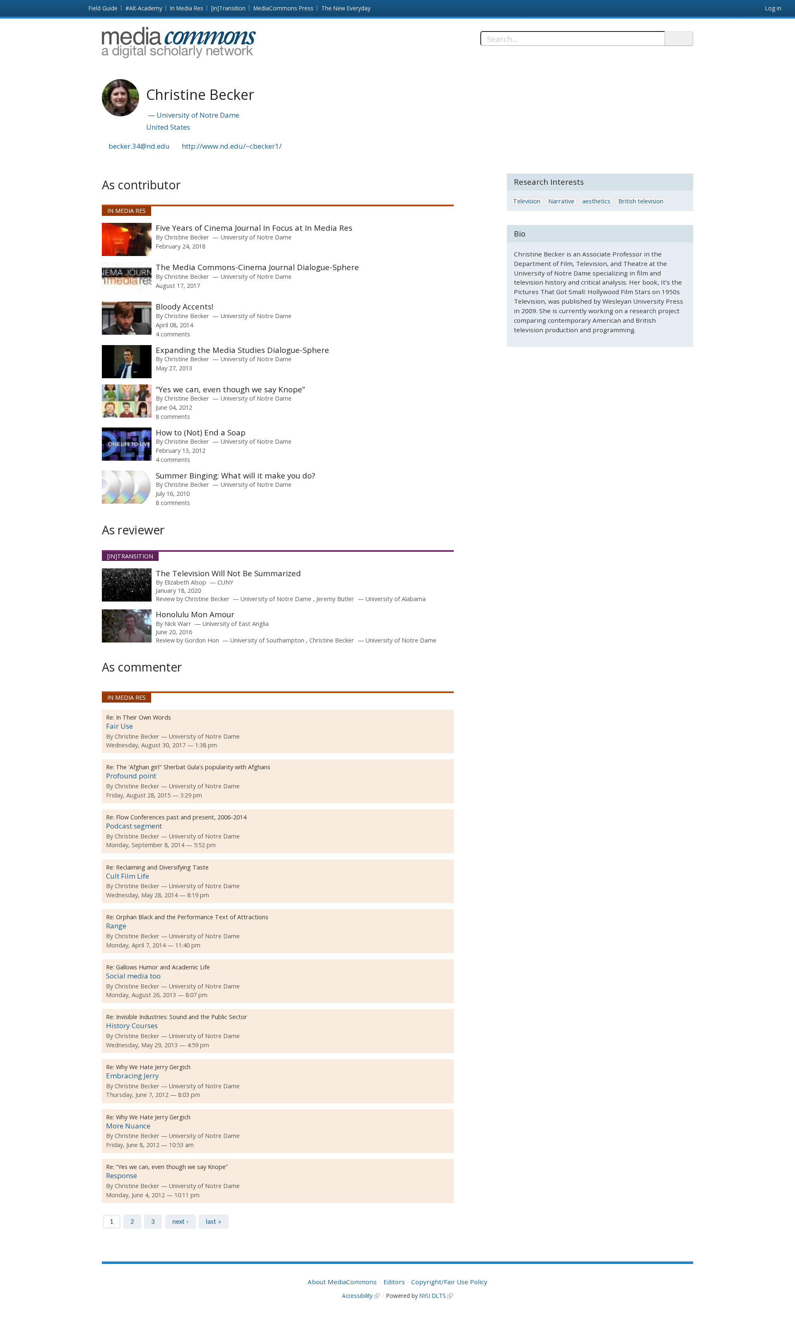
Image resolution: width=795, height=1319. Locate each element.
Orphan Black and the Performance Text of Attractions (192, 917)
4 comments (173, 334)
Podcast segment (134, 826)
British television (640, 201)
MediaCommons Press (283, 8)
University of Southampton (268, 640)
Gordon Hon (202, 640)
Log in (773, 8)
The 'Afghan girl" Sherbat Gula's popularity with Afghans (193, 767)
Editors (394, 1282)
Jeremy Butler (335, 599)
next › (180, 1221)
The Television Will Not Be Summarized (228, 573)
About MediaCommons (342, 1282)
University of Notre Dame (198, 115)
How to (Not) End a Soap (201, 432)
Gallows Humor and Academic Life (163, 967)
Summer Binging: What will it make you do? (235, 475)
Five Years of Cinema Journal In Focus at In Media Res (254, 227)
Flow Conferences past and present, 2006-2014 (181, 817)
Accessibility (357, 1296)
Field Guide (103, 8)
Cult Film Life (127, 876)
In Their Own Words (143, 717)
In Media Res (186, 8)
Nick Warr (177, 624)
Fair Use (119, 726)
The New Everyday (346, 8)
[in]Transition (228, 8)
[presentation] (127, 239)
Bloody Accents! (184, 306)
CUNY (225, 582)
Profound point (131, 775)
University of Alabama (396, 599)
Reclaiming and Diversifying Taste (162, 867)
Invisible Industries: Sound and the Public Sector (181, 1017)
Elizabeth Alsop (185, 582)
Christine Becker (186, 237)
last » (214, 1221)
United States (168, 127)
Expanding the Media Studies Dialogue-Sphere (242, 350)
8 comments (173, 416)
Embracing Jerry (132, 1075)
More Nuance (128, 1126)
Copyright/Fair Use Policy (449, 1282)
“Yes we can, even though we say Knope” (230, 389)
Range (116, 925)
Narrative (561, 201)
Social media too (133, 976)
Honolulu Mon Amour (195, 614)
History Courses (132, 1025)
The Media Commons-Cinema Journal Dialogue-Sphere (257, 267)
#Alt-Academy (143, 8)
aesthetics (596, 201)
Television (526, 201)
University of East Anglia (235, 624)
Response (121, 1175)
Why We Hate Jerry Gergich (153, 1067)
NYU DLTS (432, 1296)
